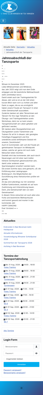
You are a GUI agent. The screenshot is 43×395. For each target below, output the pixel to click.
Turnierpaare (9, 279)
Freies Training (10, 316)
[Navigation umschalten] (3, 20)
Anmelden (21, 364)
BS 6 (6, 303)
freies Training (10, 267)
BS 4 (6, 310)
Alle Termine (9, 331)
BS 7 (6, 322)
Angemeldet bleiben (14, 359)
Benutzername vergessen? (14, 373)
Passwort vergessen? (12, 370)
